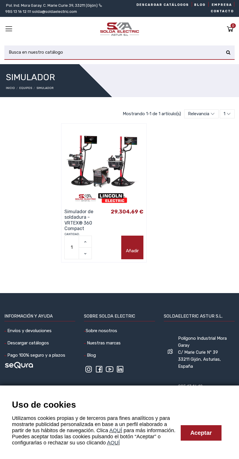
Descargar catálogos (27, 343)
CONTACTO (222, 11)
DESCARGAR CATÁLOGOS (162, 5)
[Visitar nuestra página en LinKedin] (120, 371)
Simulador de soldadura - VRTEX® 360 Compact (78, 220)
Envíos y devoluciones (29, 330)
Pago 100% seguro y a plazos (35, 355)
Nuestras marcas (103, 343)
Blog (91, 355)
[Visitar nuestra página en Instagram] (88, 371)
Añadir (132, 250)
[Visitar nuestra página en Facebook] (99, 371)
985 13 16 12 (16, 11)
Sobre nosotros (101, 330)
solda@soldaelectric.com (54, 11)
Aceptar (201, 433)
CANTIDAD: (72, 234)
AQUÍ (115, 430)
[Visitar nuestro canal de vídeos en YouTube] (109, 371)
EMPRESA (222, 5)
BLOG (199, 5)
